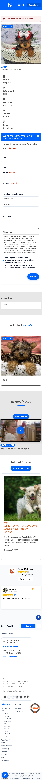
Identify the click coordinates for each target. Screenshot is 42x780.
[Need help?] (5, 775)
